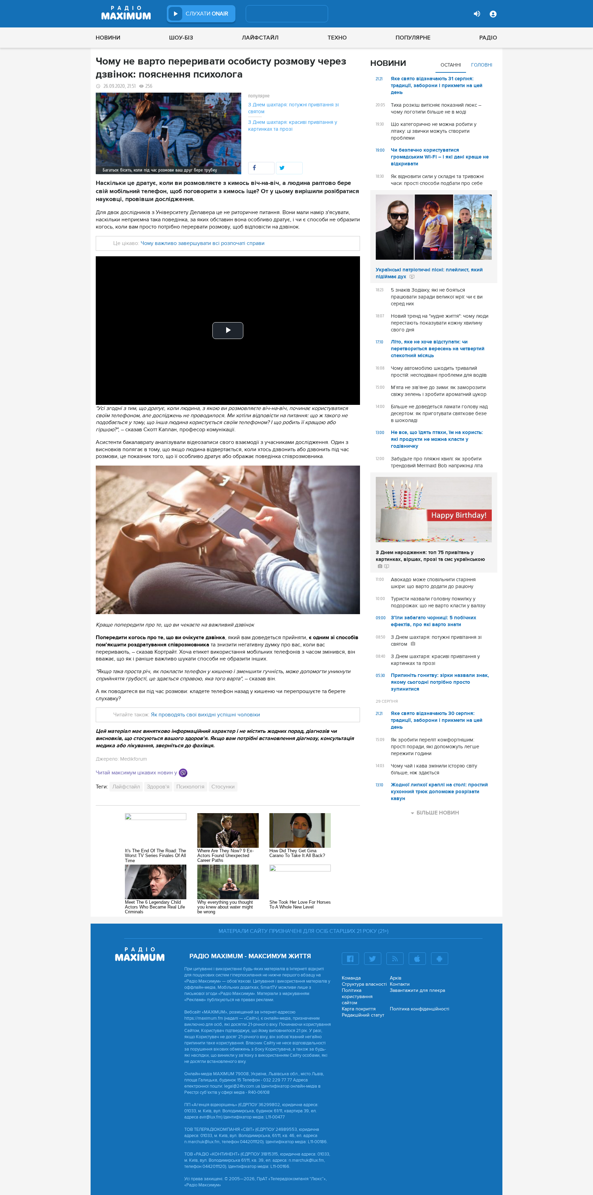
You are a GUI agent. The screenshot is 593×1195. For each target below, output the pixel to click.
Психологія (190, 786)
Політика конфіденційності (419, 1009)
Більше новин (438, 813)
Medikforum (133, 759)
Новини (108, 37)
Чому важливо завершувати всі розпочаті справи (203, 243)
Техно (337, 37)
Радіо (488, 37)
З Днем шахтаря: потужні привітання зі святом (293, 108)
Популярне (413, 37)
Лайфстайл (260, 37)
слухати (207, 13)
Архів (396, 978)
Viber (183, 773)
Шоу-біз (181, 37)
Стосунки (223, 786)
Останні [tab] (451, 65)
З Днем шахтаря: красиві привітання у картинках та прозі (292, 125)
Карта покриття (359, 1009)
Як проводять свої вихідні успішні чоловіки (205, 714)
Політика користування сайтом (357, 996)
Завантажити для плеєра (417, 990)
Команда (351, 978)
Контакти (400, 984)
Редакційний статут (363, 1015)
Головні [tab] (481, 65)
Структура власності (364, 984)
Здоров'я (158, 786)
